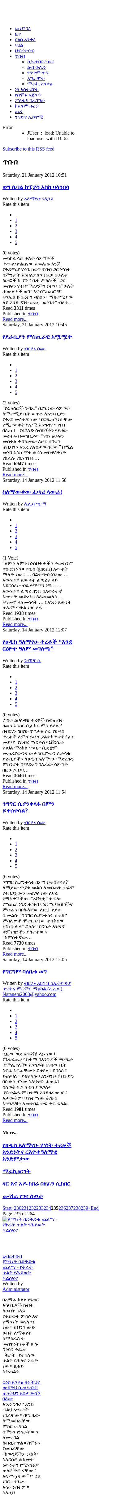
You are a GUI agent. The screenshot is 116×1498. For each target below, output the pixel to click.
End (95, 1208)
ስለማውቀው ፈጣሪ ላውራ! (32, 492)
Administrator (15, 1289)
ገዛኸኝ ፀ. (32, 660)
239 (84, 1208)
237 (69, 1208)
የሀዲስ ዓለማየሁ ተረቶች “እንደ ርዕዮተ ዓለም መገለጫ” (37, 645)
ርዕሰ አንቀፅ (13, 1382)
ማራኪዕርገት (16, 1171)
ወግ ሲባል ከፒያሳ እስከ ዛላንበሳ (35, 187)
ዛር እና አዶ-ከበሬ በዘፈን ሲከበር (36, 1183)
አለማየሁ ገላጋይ (39, 198)
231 (25, 1208)
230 (17, 1208)
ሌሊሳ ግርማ (35, 503)
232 (32, 1208)
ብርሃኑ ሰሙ (34, 348)
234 (47, 1208)
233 (40, 1208)
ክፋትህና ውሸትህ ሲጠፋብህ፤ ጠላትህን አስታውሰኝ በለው (21, 1390)
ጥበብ (33, 313)
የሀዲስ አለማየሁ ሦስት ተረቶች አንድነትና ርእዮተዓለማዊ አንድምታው (36, 1152)
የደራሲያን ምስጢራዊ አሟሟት (37, 336)
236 (62, 1208)
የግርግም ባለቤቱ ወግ (24, 971)
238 (77, 1208)
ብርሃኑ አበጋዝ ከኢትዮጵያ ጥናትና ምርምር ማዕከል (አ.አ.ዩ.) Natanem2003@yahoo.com (36, 989)
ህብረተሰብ (12, 1256)
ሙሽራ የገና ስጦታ (22, 1196)
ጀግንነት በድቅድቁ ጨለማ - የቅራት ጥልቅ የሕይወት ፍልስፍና (18, 1270)
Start (6, 1208)
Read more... (15, 319)
